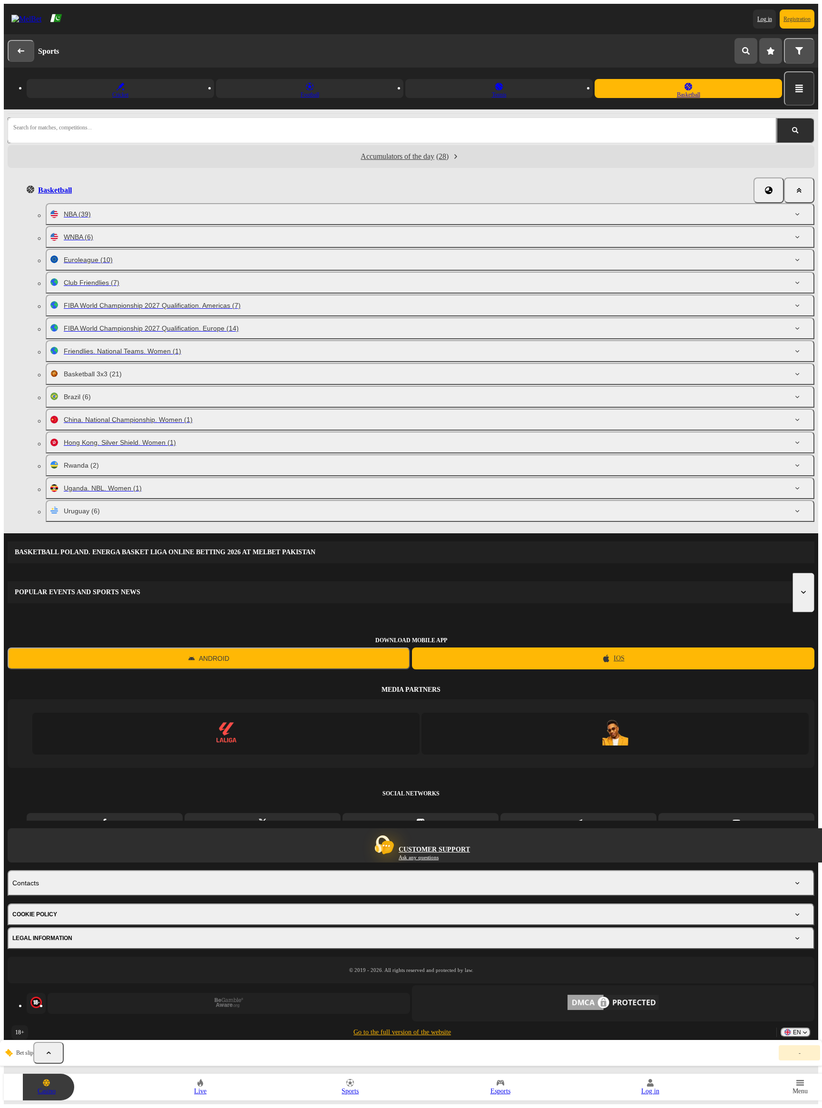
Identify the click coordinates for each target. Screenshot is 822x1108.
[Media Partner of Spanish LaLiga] (226, 733)
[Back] (21, 51)
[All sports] (799, 88)
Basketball (55, 190)
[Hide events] (48, 1053)
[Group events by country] (769, 190)
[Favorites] (770, 51)
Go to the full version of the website (402, 1032)
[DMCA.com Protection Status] (613, 1003)
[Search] (745, 51)
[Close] (799, 190)
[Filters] (799, 51)
